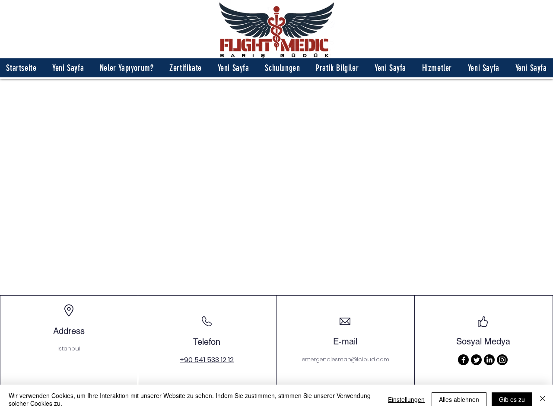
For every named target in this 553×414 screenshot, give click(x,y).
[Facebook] (463, 359)
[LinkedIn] (489, 359)
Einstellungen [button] (406, 399)
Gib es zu (512, 399)
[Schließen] (542, 399)
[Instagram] (502, 359)
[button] (127, 67)
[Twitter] (476, 359)
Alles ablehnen (459, 399)
